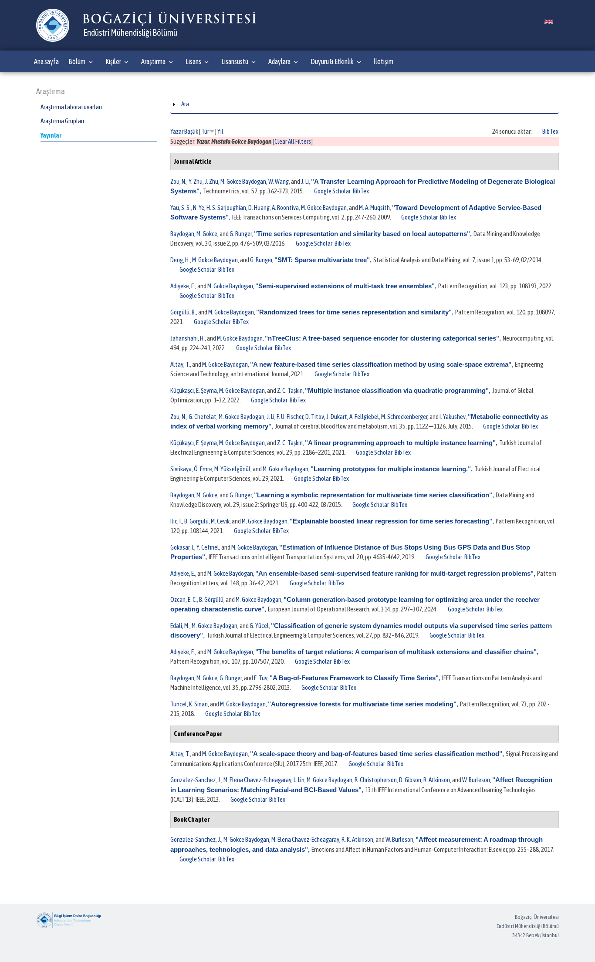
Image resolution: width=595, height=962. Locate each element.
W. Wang (278, 181)
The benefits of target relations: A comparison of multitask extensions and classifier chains (396, 651)
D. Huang (259, 207)
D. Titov (314, 416)
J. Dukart (336, 416)
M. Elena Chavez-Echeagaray (257, 779)
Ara (185, 104)
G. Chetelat (202, 416)
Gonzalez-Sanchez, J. (195, 779)
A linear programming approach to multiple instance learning (400, 442)
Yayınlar (51, 135)
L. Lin (299, 779)
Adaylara (279, 61)
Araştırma (153, 61)
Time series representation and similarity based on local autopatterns (362, 233)
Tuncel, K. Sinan (189, 704)
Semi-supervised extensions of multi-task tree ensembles (345, 286)
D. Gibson (410, 779)
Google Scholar (332, 191)
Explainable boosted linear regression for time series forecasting (391, 521)
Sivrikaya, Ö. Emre (191, 469)
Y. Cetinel (207, 547)
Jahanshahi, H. (187, 338)
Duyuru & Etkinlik (332, 61)
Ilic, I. (176, 521)
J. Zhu (211, 181)
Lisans (193, 61)
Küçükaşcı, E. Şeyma (193, 390)
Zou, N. (178, 181)
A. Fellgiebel (364, 416)
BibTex (550, 131)
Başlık (191, 131)
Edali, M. (179, 625)
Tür (205, 131)
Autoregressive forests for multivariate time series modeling (362, 704)
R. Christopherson (376, 779)
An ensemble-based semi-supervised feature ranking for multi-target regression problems (394, 573)
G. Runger (241, 233)
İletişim (383, 61)
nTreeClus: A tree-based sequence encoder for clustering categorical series (382, 338)
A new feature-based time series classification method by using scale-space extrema (380, 364)
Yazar (176, 131)
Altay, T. (180, 364)
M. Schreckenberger (404, 416)
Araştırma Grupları (62, 121)
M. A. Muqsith (374, 207)
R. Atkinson (436, 779)
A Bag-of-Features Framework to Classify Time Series (354, 678)
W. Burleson (476, 779)
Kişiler (113, 61)
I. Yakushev (452, 416)
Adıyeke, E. (182, 286)
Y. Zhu (196, 181)
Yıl (220, 131)
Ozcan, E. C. (183, 599)
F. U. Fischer (290, 416)
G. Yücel (259, 625)
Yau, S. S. (180, 207)
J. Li (305, 181)
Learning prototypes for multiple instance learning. (391, 469)
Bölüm (76, 61)
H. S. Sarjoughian (226, 207)
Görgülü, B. (183, 312)
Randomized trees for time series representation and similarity (354, 312)
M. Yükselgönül (232, 469)
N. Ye (198, 207)
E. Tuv (260, 678)
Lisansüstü (234, 61)
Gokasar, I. (182, 547)
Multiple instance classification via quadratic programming (397, 390)
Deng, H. (180, 259)
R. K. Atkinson (357, 839)
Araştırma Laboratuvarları (71, 107)
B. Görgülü (196, 521)
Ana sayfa (46, 61)
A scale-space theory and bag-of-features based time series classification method (376, 753)
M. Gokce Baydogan (243, 181)
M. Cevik (220, 521)
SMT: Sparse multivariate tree (322, 259)
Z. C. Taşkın (290, 390)
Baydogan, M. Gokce (193, 233)
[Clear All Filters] (293, 141)
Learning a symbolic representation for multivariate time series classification (373, 495)
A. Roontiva (285, 207)
